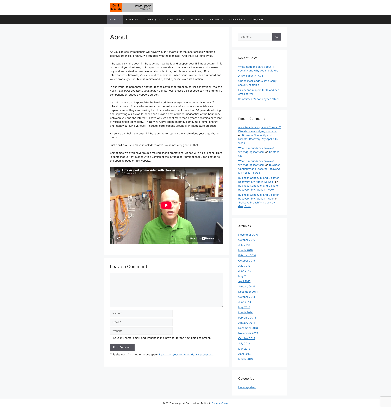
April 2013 (244, 353)
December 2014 (248, 291)
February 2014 (247, 317)
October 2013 (246, 338)
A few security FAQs (250, 75)
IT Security (150, 19)
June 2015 (244, 271)
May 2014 (244, 307)
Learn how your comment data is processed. (186, 354)
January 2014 (246, 322)
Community (235, 19)
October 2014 (246, 296)
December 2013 (248, 328)
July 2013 (244, 343)
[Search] (276, 37)
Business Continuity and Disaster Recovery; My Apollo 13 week (258, 139)
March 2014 (245, 312)
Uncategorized (247, 387)
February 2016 (247, 255)
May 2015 (244, 276)
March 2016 (245, 250)
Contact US (132, 19)
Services (195, 19)
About (113, 19)
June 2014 (244, 302)
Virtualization (173, 19)
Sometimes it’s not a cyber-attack (258, 99)
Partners (214, 19)
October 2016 (246, 239)
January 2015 (246, 286)
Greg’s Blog (258, 19)
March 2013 (245, 359)
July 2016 (244, 245)
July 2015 (244, 265)
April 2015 (244, 281)
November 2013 (248, 333)
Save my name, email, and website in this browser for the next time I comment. (162, 337)
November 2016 (248, 234)
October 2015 (246, 260)
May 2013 (244, 348)
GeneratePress (220, 403)
